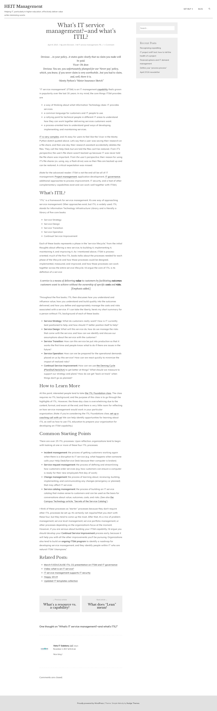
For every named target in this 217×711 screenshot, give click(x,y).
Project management (66, 176)
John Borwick (68, 45)
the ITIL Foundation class (98, 393)
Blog (200, 9)
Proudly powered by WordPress (90, 703)
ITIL (100, 45)
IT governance (112, 176)
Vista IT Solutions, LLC (63, 645)
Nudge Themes (133, 703)
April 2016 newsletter (150, 72)
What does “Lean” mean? (102, 604)
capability (102, 89)
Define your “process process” (153, 68)
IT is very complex (49, 136)
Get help (187, 9)
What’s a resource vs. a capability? (59, 604)
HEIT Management (23, 6)
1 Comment (109, 45)
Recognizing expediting (150, 48)
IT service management (88, 45)
